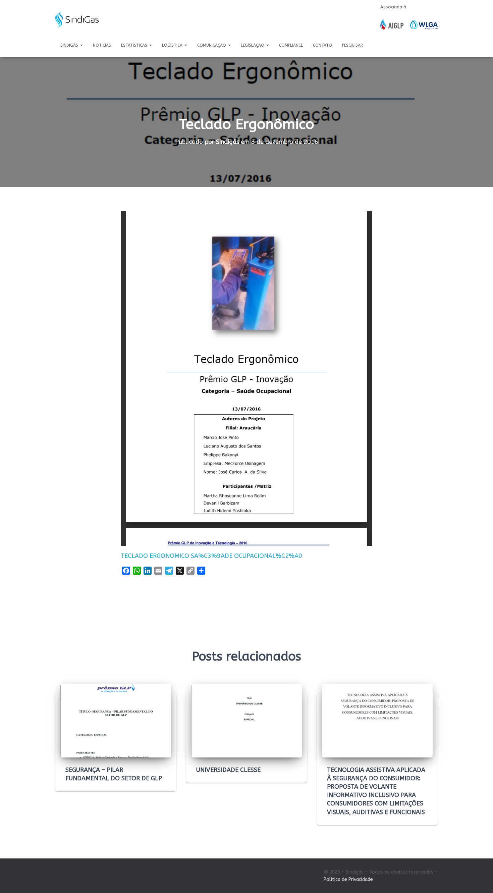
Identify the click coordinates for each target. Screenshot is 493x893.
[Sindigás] (77, 19)
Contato (322, 45)
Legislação (253, 45)
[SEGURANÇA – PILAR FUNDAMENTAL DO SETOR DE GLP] (115, 720)
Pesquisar (352, 45)
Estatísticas (135, 45)
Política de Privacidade (348, 879)
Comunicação (212, 45)
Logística (173, 45)
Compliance (291, 45)
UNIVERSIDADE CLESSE (228, 770)
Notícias (102, 45)
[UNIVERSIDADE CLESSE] (246, 720)
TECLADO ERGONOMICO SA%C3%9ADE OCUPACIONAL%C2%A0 (211, 556)
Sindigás (69, 45)
